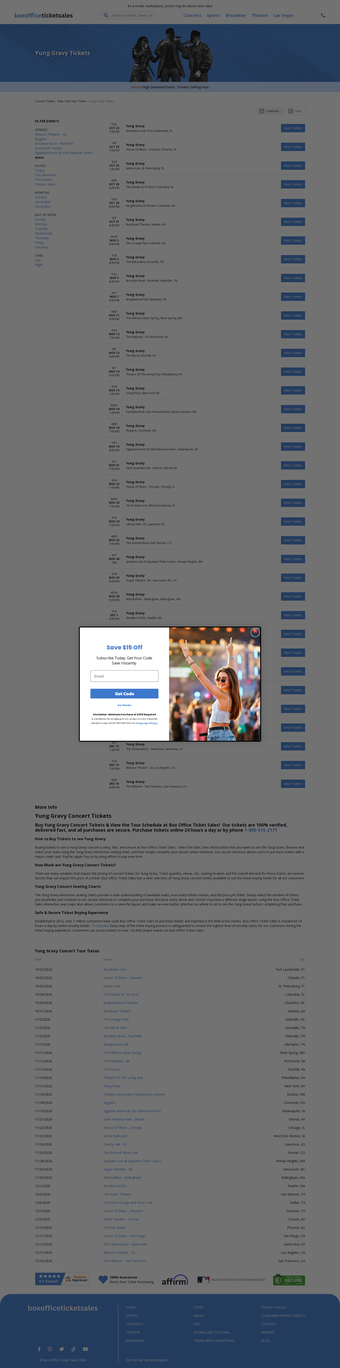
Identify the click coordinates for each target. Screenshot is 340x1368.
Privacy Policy (143, 723)
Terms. (155, 723)
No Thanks (124, 705)
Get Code (124, 693)
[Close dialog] (255, 632)
